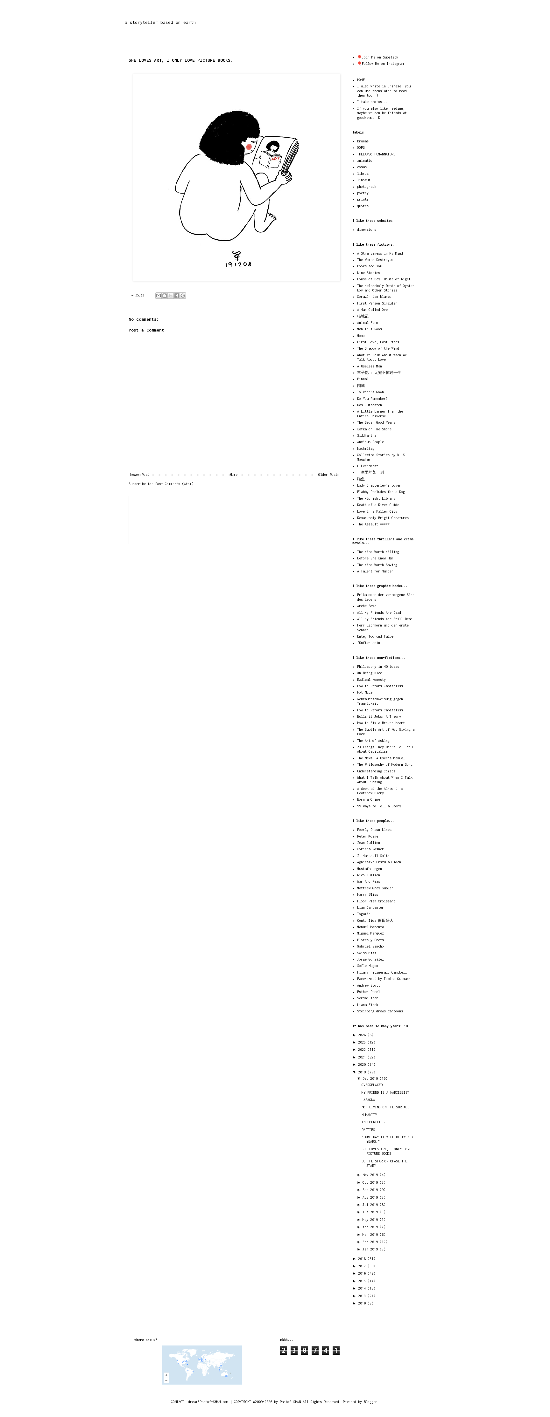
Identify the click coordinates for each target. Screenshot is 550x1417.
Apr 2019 (371, 1227)
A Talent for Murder (375, 571)
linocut (363, 180)
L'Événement (367, 466)
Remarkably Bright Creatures (383, 518)
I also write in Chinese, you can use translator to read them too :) (384, 90)
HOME (361, 80)
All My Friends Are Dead (379, 612)
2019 (363, 1072)
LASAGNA (368, 1100)
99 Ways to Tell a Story (379, 806)
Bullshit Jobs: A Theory (379, 716)
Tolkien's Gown (370, 392)
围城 (361, 385)
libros (363, 173)
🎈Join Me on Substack (377, 57)
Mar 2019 (371, 1234)
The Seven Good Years (376, 422)
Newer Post (139, 474)
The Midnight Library (376, 498)
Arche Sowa (366, 606)
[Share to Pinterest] (183, 295)
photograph (366, 186)
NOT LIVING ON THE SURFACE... (388, 1107)
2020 (363, 1064)
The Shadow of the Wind (378, 348)
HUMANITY (369, 1115)
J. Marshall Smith (373, 856)
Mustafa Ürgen (369, 869)
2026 (363, 1035)
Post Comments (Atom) (174, 484)
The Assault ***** (373, 524)
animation (365, 160)
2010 (363, 1303)
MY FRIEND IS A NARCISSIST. (386, 1092)
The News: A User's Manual (381, 758)
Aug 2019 (371, 1197)
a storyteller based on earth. (162, 22)
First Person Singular (377, 303)
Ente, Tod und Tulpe (375, 636)
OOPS (361, 147)
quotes (363, 206)
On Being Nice (369, 673)
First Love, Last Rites (378, 342)
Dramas (363, 141)
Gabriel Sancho (370, 946)
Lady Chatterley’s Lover (379, 485)
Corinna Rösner (370, 849)
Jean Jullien (368, 843)
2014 (363, 1288)
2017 (363, 1266)
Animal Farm (367, 323)
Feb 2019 (371, 1242)
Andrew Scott (368, 985)
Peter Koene (367, 836)
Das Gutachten (369, 405)
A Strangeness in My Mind (380, 253)
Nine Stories (368, 273)
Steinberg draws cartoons (380, 1011)
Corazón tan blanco (374, 296)
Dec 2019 (371, 1078)
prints (363, 199)
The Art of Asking (373, 741)
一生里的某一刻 (370, 472)
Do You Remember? (372, 398)
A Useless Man (369, 366)
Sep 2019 (371, 1190)
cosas (362, 167)
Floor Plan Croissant (376, 901)
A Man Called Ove (372, 309)
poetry (363, 193)
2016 (363, 1273)
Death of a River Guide (378, 505)
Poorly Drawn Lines (374, 830)
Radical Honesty (371, 679)
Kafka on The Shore (374, 429)
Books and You (369, 266)
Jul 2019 (371, 1205)
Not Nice (364, 692)
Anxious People (370, 442)
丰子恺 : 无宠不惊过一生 (379, 372)
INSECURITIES (373, 1122)
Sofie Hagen (367, 966)
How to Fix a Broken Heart (381, 723)
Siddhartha (366, 435)
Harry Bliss (367, 894)
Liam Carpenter (370, 907)
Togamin (363, 914)
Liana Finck (367, 1005)
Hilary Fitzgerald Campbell (382, 972)
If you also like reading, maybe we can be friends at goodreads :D (382, 113)
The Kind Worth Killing (378, 552)
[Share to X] (170, 295)
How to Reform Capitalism (380, 686)
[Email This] (158, 295)
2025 (363, 1042)
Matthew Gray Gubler (375, 888)
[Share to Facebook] (176, 295)
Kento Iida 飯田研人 (375, 920)
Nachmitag (365, 448)
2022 (363, 1049)
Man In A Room (369, 329)
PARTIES (368, 1130)
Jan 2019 (371, 1249)
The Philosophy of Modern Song (384, 764)
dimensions (366, 229)
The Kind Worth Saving (377, 565)
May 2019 (371, 1220)
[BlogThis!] (164, 295)
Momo (361, 336)
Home (233, 474)
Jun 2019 (371, 1212)
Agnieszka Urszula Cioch (379, 862)
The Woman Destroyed (375, 260)
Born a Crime (368, 799)
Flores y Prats (370, 940)
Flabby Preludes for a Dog (381, 492)
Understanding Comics (376, 771)
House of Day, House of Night (384, 279)
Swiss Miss (366, 953)
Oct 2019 (371, 1182)
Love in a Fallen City (377, 511)
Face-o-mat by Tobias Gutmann (384, 979)
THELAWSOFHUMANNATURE (376, 154)
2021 (363, 1057)
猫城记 (363, 316)
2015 (363, 1281)
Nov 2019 (371, 1175)
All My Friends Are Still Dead (384, 619)
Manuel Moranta (370, 927)
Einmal (363, 379)
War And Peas (368, 881)
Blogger (370, 1402)
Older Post (327, 474)
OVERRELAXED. (373, 1085)
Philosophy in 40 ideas (378, 666)
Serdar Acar (367, 998)
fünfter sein (368, 643)
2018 (363, 1259)
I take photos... (372, 102)
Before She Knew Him (375, 558)
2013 (363, 1296)
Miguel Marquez (370, 933)
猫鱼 (361, 479)
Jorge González (370, 959)
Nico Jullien (368, 875)
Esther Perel (368, 992)
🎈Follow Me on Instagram (380, 63)
